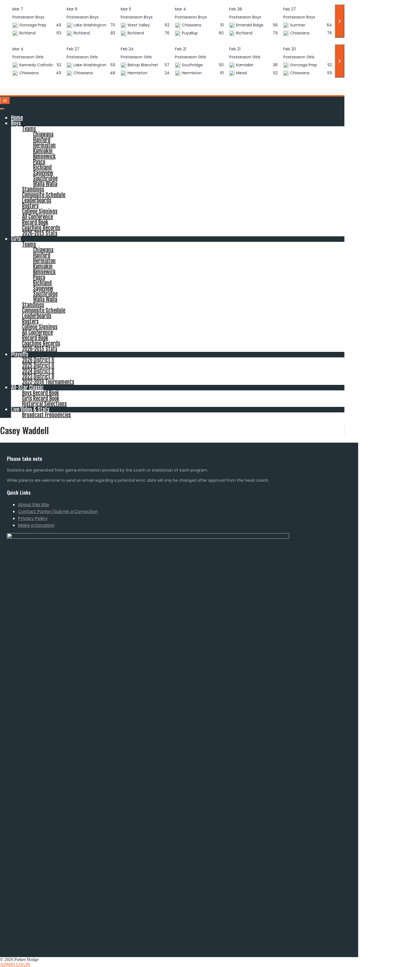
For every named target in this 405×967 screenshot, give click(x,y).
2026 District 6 (38, 360)
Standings (33, 189)
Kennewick (44, 156)
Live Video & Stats (30, 409)
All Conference (37, 216)
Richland (42, 167)
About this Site (33, 505)
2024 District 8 (38, 371)
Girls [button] (16, 238)
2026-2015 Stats (39, 233)
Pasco (39, 161)
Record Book (35, 222)
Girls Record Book (40, 398)
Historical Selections (44, 404)
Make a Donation (36, 525)
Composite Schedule (43, 194)
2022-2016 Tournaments (48, 382)
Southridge (45, 178)
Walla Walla (45, 183)
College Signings (39, 211)
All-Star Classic (27, 387)
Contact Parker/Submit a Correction (58, 511)
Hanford (41, 139)
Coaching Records (41, 227)
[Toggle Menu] (2, 109)
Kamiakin (43, 150)
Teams (29, 128)
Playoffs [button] (19, 354)
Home (17, 117)
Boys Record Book (40, 393)
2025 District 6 (38, 365)
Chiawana (43, 134)
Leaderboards (36, 200)
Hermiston (44, 145)
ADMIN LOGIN (15, 964)
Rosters (30, 205)
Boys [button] (16, 123)
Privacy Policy (33, 518)
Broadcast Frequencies (46, 415)
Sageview (43, 172)
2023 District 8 (38, 376)
